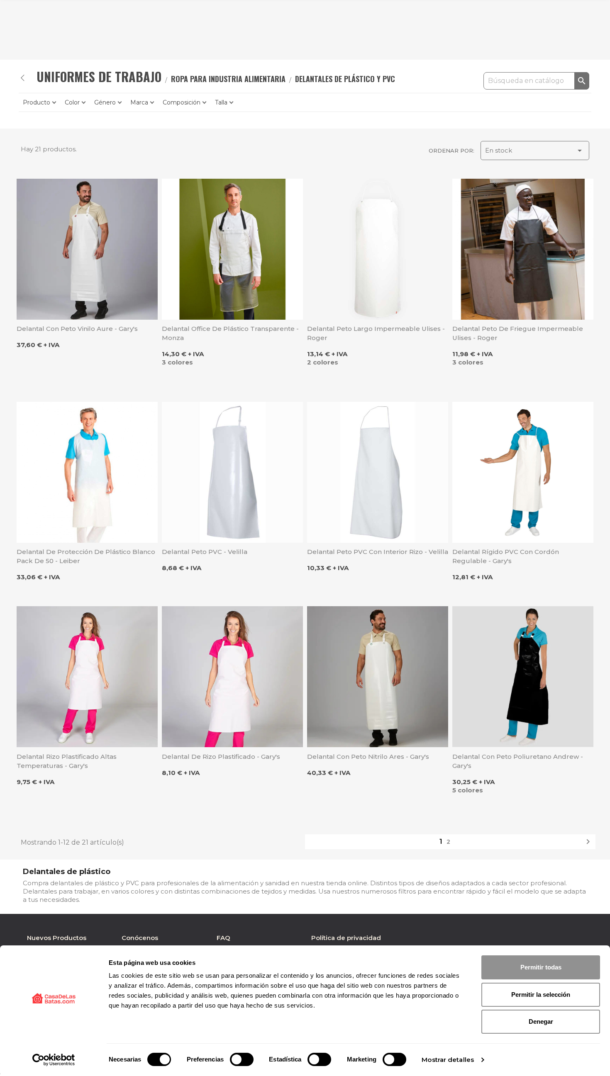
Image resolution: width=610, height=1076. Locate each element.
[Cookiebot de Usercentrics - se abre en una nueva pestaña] (53, 1060)
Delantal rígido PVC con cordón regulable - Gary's (505, 556)
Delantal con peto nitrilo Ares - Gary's (368, 756)
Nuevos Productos (56, 938)
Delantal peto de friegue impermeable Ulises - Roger (517, 333)
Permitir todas (540, 967)
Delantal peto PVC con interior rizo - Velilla (377, 552)
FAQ (223, 938)
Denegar (541, 1021)
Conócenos (140, 938)
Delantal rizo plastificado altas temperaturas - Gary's (67, 761)
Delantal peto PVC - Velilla (204, 552)
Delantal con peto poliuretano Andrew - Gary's (517, 761)
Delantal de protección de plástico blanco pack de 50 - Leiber (86, 556)
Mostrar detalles (448, 1060)
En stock (535, 150)
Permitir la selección (540, 994)
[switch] (242, 1059)
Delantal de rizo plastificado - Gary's (221, 756)
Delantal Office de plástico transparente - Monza (230, 333)
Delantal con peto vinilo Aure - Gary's (77, 329)
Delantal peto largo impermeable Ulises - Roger (376, 333)
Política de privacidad (346, 938)
